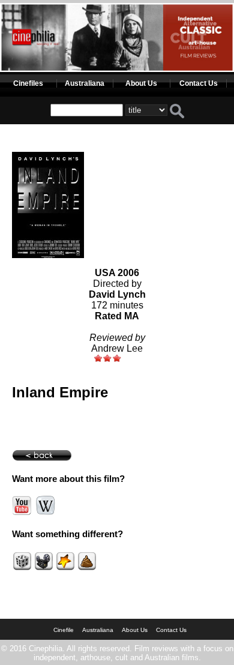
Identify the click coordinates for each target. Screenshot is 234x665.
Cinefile (63, 630)
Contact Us (198, 83)
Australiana (84, 83)
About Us (141, 83)
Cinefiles (28, 83)
